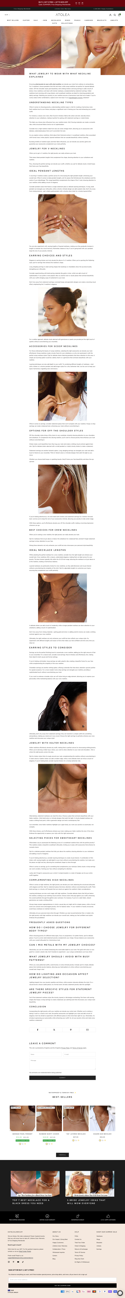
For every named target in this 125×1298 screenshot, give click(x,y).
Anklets (114, 20)
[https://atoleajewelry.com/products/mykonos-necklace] (62, 396)
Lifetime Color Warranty (60, 1246)
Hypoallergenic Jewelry (76, 98)
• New (44, 20)
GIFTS (54, 23)
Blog (54, 1259)
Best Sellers (13, 20)
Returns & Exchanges (81, 1249)
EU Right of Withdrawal (82, 1262)
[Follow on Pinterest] (13, 1262)
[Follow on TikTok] (23, 1262)
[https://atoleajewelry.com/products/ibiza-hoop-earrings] (62, 489)
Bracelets (101, 20)
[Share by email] (87, 1030)
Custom (26, 20)
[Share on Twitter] (54, 1030)
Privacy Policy (65, 1048)
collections (67, 23)
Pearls (77, 20)
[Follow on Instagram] (9, 1262)
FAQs (76, 1236)
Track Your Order (80, 1243)
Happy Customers (58, 1243)
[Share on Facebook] (37, 1030)
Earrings (89, 20)
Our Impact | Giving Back (60, 1239)
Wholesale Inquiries (59, 1252)
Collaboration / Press (59, 1249)
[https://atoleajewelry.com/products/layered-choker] (62, 788)
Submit (62, 1078)
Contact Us (78, 1239)
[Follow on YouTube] (18, 1262)
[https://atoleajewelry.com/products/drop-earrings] (62, 312)
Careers (55, 1256)
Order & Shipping (80, 1246)
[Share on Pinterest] (71, 1030)
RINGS (67, 20)
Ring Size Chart (79, 1259)
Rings (98, 1239)
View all (62, 1155)
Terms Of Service (80, 1252)
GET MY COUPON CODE (63, 1285)
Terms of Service (78, 1048)
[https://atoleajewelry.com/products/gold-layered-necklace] (62, 598)
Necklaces (56, 20)
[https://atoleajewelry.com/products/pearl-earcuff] (62, 706)
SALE (36, 20)
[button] (120, 1293)
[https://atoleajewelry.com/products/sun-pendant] (62, 219)
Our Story (56, 1236)
